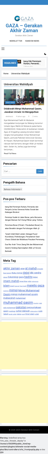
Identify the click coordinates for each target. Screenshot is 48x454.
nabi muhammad (9, 308)
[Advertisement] (24, 345)
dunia (5, 277)
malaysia (6, 291)
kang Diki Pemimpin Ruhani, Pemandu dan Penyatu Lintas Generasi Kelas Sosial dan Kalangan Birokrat (32, 62)
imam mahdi (11, 281)
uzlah (37, 314)
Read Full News (10, 153)
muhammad (20, 298)
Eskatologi (13, 277)
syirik (40, 311)
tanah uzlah (12, 314)
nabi (40, 303)
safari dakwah (23, 311)
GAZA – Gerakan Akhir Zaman (24, 28)
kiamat (17, 286)
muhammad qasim (18, 302)
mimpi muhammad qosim (24, 294)
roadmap (12, 311)
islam (6, 285)
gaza (21, 277)
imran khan (23, 281)
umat (23, 314)
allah (22, 268)
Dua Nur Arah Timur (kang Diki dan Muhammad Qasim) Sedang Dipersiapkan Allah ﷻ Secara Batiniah (24, 247)
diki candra (35, 272)
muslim (36, 303)
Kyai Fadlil (23, 286)
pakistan (21, 307)
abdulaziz (9, 116)
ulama (19, 314)
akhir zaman (11, 268)
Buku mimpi (17, 273)
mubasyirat (9, 298)
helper (35, 277)
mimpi (13, 290)
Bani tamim (7, 273)
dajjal (26, 272)
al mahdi (31, 268)
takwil (5, 314)
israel (12, 286)
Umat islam (29, 314)
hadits (28, 276)
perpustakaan (34, 307)
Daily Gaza (10, 102)
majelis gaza (35, 285)
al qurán (40, 269)
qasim (5, 311)
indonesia (35, 281)
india (29, 281)
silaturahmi (34, 311)
